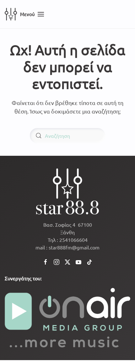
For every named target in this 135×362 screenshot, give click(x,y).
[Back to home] (11, 14)
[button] (32, 14)
